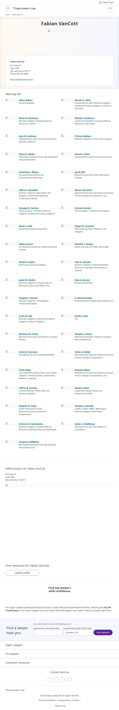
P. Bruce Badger (83, 136)
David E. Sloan (82, 387)
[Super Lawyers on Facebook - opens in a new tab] (49, 679)
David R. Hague (27, 262)
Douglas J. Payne (83, 333)
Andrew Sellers (82, 369)
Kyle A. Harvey (82, 280)
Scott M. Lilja (25, 315)
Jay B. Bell (80, 172)
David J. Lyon (81, 315)
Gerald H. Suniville (84, 405)
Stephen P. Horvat (28, 298)
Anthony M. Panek (28, 333)
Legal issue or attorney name (46, 628)
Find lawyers (103, 632)
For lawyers (12, 653)
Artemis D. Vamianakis (31, 423)
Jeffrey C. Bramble (28, 190)
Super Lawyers (14, 645)
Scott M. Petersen (28, 351)
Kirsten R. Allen (83, 100)
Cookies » (76, 700)
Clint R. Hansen (83, 262)
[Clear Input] (59, 632)
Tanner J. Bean (82, 154)
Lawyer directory (17, 14)
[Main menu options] (8, 8)
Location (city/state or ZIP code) (77, 628)
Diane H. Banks (27, 154)
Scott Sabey (25, 369)
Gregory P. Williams (29, 441)
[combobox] (48, 632)
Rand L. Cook (25, 226)
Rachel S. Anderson (85, 118)
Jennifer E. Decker (84, 244)
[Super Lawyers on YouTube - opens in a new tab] (62, 679)
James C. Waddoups (85, 423)
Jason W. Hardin (27, 280)
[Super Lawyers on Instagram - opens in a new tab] (56, 679)
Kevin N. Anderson (28, 118)
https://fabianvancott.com (21, 79)
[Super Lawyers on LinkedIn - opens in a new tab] (69, 679)
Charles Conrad (83, 208)
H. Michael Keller (83, 298)
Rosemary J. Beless (28, 172)
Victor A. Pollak (82, 351)
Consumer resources (17, 662)
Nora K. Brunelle (83, 190)
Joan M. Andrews (27, 136)
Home (7, 14)
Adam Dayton (26, 244)
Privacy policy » (64, 700)
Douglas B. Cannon (28, 208)
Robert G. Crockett (84, 226)
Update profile (22, 572)
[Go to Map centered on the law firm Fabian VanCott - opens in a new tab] (59, 520)
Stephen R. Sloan (27, 405)
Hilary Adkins (26, 100)
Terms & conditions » (48, 700)
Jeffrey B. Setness (28, 387)
